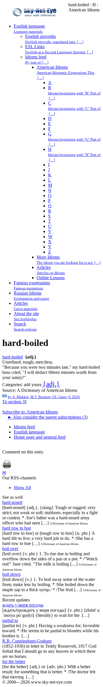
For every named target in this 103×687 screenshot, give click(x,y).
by (37, 397)
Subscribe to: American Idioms (30, 412)
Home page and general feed (40, 437)
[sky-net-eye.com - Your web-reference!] (35, 21)
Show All (22, 487)
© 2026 (74, 397)
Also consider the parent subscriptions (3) (47, 417)
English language (29, 431)
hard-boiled (12, 356)
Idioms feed (24, 426)
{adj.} (51, 384)
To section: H (14, 401)
